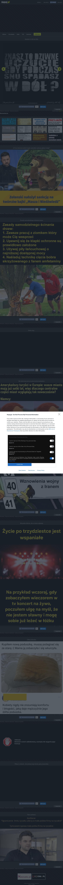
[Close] (59, 414)
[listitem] (31, 437)
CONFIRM (20, 464)
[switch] (52, 441)
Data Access (31, 470)
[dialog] (31, 443)
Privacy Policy (40, 470)
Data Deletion (22, 470)
